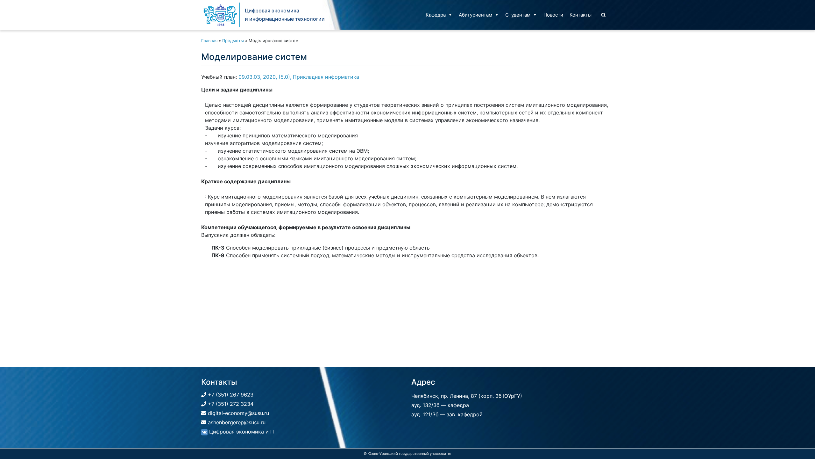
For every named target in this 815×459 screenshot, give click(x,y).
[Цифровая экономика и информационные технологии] (220, 15)
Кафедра (436, 15)
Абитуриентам (475, 15)
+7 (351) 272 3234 (229, 404)
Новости (553, 15)
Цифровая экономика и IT (241, 431)
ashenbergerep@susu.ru (236, 422)
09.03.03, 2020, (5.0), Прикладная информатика (298, 77)
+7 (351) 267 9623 (229, 394)
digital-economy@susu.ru (237, 413)
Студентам (517, 15)
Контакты (581, 15)
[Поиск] (603, 14)
